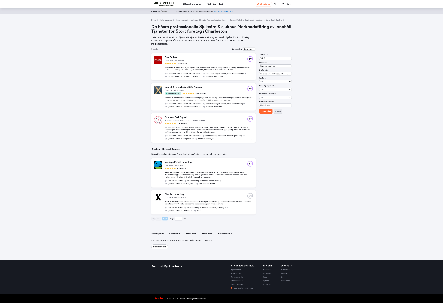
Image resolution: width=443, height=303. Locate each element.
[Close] (262, 116)
